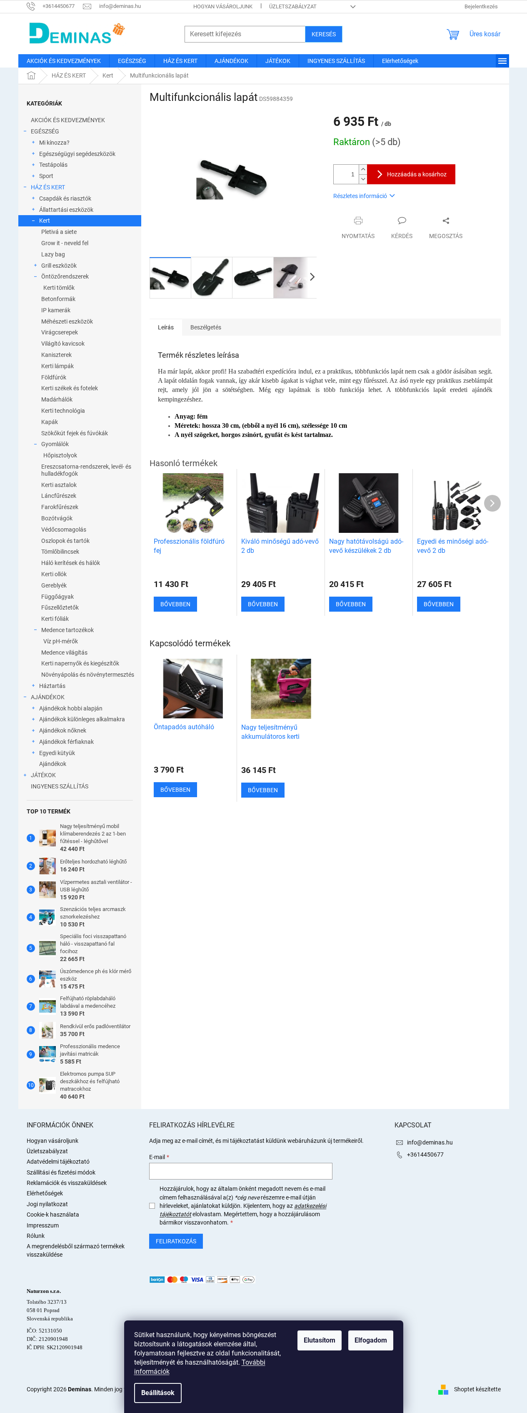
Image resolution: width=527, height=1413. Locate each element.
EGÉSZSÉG (45, 131)
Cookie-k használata (53, 1214)
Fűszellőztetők (60, 607)
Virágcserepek (59, 332)
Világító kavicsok (63, 343)
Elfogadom (371, 1340)
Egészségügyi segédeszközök (77, 154)
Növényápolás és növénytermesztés (87, 674)
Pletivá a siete (59, 231)
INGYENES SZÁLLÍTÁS (59, 786)
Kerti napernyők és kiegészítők (80, 663)
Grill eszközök (59, 265)
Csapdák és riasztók (65, 198)
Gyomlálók (55, 444)
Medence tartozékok (67, 630)
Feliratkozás (176, 1241)
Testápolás (53, 164)
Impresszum (43, 1225)
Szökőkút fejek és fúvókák (74, 433)
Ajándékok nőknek (62, 730)
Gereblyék (54, 585)
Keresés (324, 34)
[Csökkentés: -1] (363, 179)
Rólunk (36, 1235)
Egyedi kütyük (57, 753)
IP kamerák (55, 310)
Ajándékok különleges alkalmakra (82, 719)
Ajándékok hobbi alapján (70, 708)
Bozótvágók (56, 518)
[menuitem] (63, 61)
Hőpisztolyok (60, 455)
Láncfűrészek (58, 495)
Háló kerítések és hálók (70, 563)
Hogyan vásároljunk (222, 6)
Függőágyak (57, 596)
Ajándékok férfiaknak (66, 741)
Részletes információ (360, 196)
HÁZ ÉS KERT (48, 187)
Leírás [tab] (166, 327)
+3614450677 (425, 1154)
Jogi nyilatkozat (47, 1204)
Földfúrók (53, 377)
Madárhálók (56, 399)
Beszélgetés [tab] (205, 327)
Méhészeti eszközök (67, 321)
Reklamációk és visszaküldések (67, 1183)
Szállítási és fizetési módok (61, 1172)
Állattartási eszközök (66, 209)
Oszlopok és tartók (65, 540)
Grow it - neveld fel (64, 243)
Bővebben (175, 789)
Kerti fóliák (55, 618)
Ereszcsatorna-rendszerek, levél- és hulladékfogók (86, 470)
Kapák (49, 422)
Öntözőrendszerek (65, 276)
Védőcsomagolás (63, 529)
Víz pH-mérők (60, 641)
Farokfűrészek (59, 507)
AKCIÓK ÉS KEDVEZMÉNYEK (68, 120)
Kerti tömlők (59, 287)
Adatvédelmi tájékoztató (58, 1161)
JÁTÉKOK (43, 775)
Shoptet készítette (477, 1388)
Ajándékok (52, 763)
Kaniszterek (56, 354)
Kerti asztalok (59, 485)
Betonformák (58, 299)
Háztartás (52, 686)
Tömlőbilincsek (60, 551)
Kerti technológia (63, 410)
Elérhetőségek (45, 1193)
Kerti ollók (54, 574)
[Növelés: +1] (363, 169)
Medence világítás (64, 652)
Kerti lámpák (57, 366)
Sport (46, 176)
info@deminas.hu (430, 1142)
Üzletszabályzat (293, 6)
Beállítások (158, 1393)
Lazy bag (53, 254)
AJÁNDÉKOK (48, 697)
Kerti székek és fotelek (69, 388)
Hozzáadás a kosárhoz (417, 174)
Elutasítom (319, 1340)
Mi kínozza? (54, 142)
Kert (44, 220)
